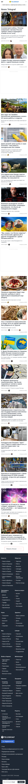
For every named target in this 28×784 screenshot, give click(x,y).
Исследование (20, 625)
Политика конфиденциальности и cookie (12, 749)
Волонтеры (5, 671)
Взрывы (4, 663)
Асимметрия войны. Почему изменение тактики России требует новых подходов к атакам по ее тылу (12, 30)
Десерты (18, 721)
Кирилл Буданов (6, 695)
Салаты (18, 724)
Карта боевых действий (6, 660)
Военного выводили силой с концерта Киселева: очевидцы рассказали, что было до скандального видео (13, 206)
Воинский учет (20, 669)
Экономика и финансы (4, 591)
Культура (18, 644)
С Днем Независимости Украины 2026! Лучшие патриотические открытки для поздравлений (14, 353)
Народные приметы (21, 685)
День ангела (19, 693)
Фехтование (19, 606)
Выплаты (18, 566)
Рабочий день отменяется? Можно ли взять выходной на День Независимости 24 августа (13, 537)
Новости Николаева (7, 585)
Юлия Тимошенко (7, 700)
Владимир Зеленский (5, 682)
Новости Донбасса (7, 580)
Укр (26, 1)
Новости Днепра (6, 566)
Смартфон (5, 625)
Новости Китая (6, 644)
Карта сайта (5, 766)
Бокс (17, 596)
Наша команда (6, 764)
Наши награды (6, 759)
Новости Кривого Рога (6, 577)
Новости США (6, 636)
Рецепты (17, 710)
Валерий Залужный (7, 693)
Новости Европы (6, 634)
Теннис (18, 598)
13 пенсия (5, 714)
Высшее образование (19, 577)
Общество (18, 558)
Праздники (18, 678)
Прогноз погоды (20, 583)
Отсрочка (18, 664)
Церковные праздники (19, 682)
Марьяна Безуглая (7, 703)
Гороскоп (18, 634)
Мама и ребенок (20, 615)
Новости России (6, 639)
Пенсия (3, 710)
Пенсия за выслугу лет (7, 730)
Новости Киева (6, 561)
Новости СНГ (5, 641)
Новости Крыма (6, 583)
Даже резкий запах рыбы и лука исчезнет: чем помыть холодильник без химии (13, 145)
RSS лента (5, 771)
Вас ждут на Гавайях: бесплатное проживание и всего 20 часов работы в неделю (13, 116)
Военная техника (6, 673)
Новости (3, 558)
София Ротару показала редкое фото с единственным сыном (13, 61)
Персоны (3, 678)
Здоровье (18, 612)
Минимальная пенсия (6, 726)
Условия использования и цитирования (12, 754)
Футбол (18, 593)
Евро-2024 (19, 603)
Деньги (4, 595)
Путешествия (19, 641)
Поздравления (20, 651)
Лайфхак (18, 646)
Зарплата (18, 561)
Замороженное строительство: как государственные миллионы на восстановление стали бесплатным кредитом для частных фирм (13, 413)
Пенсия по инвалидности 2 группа (6, 718)
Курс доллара (5, 605)
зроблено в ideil (5, 779)
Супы (17, 719)
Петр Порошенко (6, 698)
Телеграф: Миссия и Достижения (10, 769)
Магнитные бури (20, 649)
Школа (17, 574)
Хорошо (21, 782)
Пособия (18, 580)
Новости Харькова (7, 563)
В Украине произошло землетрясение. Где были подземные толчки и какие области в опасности (11, 383)
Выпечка (18, 714)
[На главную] (14, 2)
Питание (18, 618)
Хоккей (18, 601)
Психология (19, 623)
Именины (18, 695)
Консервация (19, 716)
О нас (3, 746)
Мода (17, 639)
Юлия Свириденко (7, 706)
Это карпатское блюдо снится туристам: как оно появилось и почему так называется (13, 176)
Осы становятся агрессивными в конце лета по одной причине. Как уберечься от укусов (13, 323)
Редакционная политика (8, 751)
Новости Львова (6, 571)
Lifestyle (17, 630)
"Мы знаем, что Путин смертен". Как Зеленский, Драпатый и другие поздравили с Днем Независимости (13, 235)
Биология (4, 620)
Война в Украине (6, 656)
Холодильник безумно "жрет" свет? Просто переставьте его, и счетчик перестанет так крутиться (13, 445)
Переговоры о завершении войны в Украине (14, 4)
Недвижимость (6, 600)
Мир (2, 630)
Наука (3, 612)
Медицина (18, 571)
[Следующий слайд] (26, 5)
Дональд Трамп (6, 685)
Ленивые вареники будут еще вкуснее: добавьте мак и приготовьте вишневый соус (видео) (12, 294)
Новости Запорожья (7, 574)
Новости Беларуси (7, 646)
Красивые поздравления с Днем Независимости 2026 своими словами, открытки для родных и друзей (13, 476)
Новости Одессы (6, 569)
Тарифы (4, 602)
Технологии (5, 615)
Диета (17, 620)
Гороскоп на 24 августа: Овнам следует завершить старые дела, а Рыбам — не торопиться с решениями (13, 507)
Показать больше (11, 548)
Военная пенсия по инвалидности (7, 722)
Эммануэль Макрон (7, 690)
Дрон (3, 623)
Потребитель (19, 636)
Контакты (4, 761)
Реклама (4, 756)
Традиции (18, 688)
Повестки (18, 659)
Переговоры (5, 666)
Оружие (4, 668)
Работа (18, 563)
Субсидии (18, 569)
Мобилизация (19, 656)
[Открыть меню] (2, 2)
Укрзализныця (6, 607)
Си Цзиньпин (5, 688)
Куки (13, 782)
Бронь (17, 662)
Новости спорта (19, 590)
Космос (4, 618)
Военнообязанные (21, 667)
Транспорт (5, 597)
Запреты (18, 690)
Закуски (18, 726)
